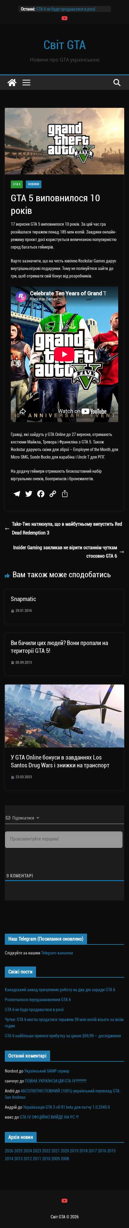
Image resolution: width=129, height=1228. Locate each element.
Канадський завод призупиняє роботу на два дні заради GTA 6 (60, 989)
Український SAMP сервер (46, 1071)
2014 (9, 1158)
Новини (33, 184)
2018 (83, 1150)
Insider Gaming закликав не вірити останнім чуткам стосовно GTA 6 (65, 552)
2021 (55, 1150)
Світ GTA (65, 45)
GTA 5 (16, 184)
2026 (9, 1150)
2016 (102, 1150)
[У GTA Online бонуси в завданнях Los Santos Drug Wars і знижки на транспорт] (64, 688)
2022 (46, 1150)
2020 (65, 1150)
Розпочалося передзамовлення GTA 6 (38, 999)
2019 (74, 1150)
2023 (37, 1150)
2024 (27, 1150)
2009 (55, 1158)
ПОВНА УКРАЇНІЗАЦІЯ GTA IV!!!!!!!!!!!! (55, 1081)
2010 (46, 1158)
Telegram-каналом (57, 953)
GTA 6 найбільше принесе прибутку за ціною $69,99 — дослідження (63, 1035)
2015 (111, 1150)
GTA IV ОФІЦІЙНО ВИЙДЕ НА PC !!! (49, 1117)
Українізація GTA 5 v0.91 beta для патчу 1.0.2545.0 (66, 1107)
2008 (65, 1158)
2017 (92, 1150)
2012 (27, 1158)
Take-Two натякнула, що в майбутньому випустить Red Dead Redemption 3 (67, 528)
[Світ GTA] (12, 82)
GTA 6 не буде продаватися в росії (65, 9)
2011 (37, 1158)
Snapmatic (23, 599)
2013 (18, 1158)
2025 (18, 1150)
